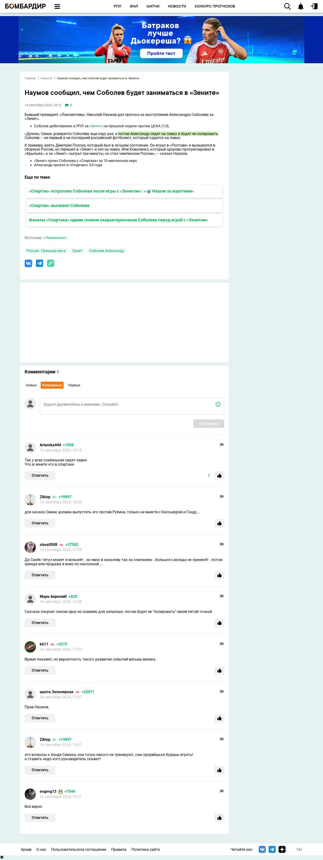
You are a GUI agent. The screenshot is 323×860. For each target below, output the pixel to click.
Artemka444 (50, 445)
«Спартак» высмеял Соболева (59, 205)
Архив (26, 849)
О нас (41, 849)
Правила (119, 849)
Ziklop (45, 497)
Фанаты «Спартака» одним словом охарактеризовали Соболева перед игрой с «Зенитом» (118, 219)
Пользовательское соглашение (78, 849)
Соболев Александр (106, 251)
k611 (44, 644)
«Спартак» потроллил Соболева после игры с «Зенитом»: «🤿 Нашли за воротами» (111, 191)
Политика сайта (145, 849)
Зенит (77, 251)
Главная (30, 78)
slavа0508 (48, 544)
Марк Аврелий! (53, 596)
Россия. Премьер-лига (45, 251)
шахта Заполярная (56, 692)
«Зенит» (96, 126)
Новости (46, 78)
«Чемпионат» (55, 238)
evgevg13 (48, 791)
